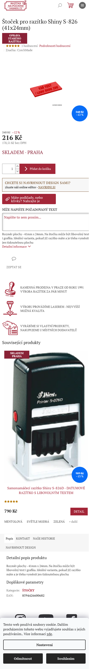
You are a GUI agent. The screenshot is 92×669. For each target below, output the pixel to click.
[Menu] (82, 5)
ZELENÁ (59, 521)
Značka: (19, 50)
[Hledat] (60, 5)
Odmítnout (23, 658)
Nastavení (44, 644)
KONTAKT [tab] (23, 538)
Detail (79, 511)
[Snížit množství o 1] (17, 171)
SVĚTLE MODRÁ (38, 521)
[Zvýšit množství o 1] (17, 166)
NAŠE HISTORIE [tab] (44, 538)
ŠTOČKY (28, 590)
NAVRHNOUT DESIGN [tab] (21, 547)
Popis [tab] (9, 538)
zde (49, 634)
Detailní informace (14, 246)
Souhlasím (65, 658)
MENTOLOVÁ (13, 521)
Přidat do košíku (40, 169)
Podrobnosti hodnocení (54, 46)
